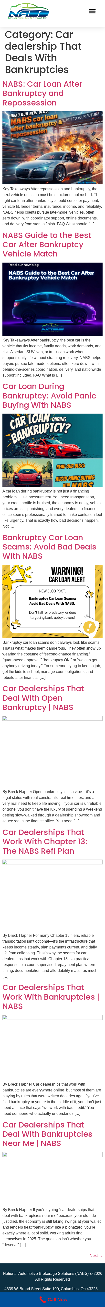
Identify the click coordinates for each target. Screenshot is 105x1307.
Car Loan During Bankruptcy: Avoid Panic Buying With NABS (49, 395)
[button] (92, 11)
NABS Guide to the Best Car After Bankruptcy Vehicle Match (46, 244)
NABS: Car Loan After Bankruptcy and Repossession (42, 93)
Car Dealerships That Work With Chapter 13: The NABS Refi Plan (44, 841)
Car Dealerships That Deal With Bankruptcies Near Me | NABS (47, 1134)
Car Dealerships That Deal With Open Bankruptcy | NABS (43, 698)
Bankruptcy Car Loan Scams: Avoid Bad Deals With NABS (49, 547)
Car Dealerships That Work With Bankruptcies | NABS (50, 997)
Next (96, 1255)
